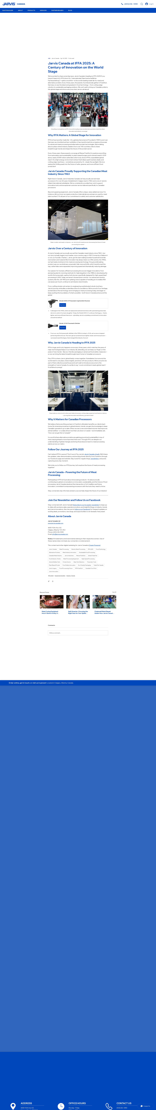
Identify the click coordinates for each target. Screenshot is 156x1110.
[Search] (141, 4)
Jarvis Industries (69, 555)
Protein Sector (67, 562)
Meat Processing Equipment (71, 559)
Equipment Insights (60, 575)
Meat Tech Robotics (79, 562)
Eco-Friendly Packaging (84, 565)
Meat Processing (64, 549)
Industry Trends (70, 575)
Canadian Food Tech (90, 568)
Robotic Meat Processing (78, 549)
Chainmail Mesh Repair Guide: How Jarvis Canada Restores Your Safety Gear (104, 612)
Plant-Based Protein (54, 565)
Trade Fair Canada (98, 565)
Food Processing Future (65, 568)
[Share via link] (48, 581)
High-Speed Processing (88, 559)
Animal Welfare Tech (54, 562)
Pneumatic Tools (91, 562)
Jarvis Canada (53, 549)
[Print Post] (52, 581)
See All (114, 592)
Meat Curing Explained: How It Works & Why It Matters (50, 612)
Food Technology (100, 549)
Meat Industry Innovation (69, 552)
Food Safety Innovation (69, 565)
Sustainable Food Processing (87, 552)
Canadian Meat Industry (55, 555)
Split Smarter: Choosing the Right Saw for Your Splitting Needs (78, 612)
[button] (20, 10)
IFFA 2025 (90, 549)
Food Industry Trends (55, 559)
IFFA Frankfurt (79, 568)
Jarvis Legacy (53, 568)
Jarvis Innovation (53, 571)
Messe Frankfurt (80, 555)
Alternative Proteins (54, 552)
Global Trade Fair (92, 555)
